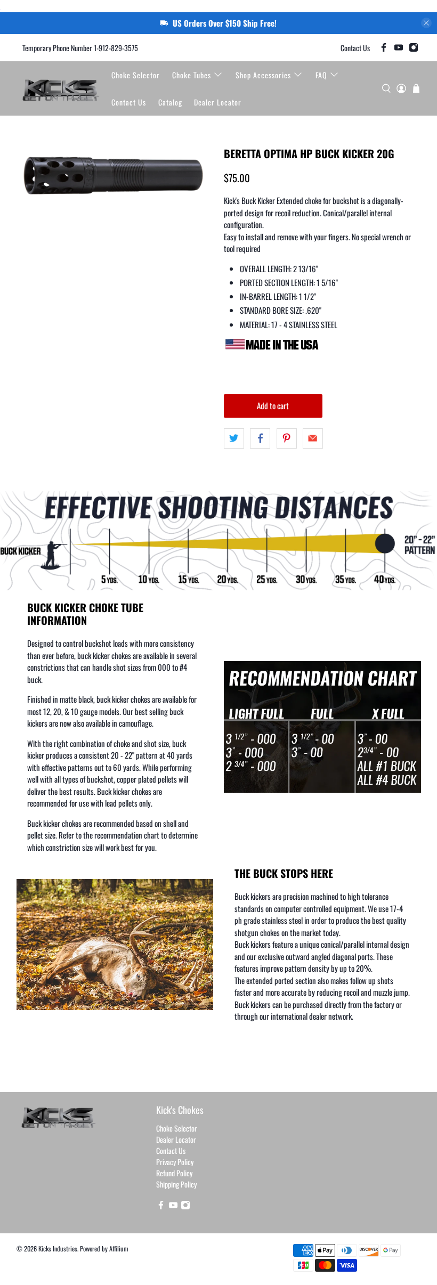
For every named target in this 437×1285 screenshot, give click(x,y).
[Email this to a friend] (313, 438)
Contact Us (355, 47)
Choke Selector (135, 74)
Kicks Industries (57, 1248)
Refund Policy (174, 1172)
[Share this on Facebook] (260, 438)
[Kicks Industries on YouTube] (398, 47)
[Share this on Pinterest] (287, 438)
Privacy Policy (174, 1161)
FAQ (321, 74)
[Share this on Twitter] (234, 438)
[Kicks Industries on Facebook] (384, 47)
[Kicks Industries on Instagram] (413, 47)
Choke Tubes (191, 74)
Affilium (118, 1248)
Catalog (170, 102)
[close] (426, 23)
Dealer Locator (217, 102)
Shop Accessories (263, 74)
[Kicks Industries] (61, 88)
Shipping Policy (176, 1184)
